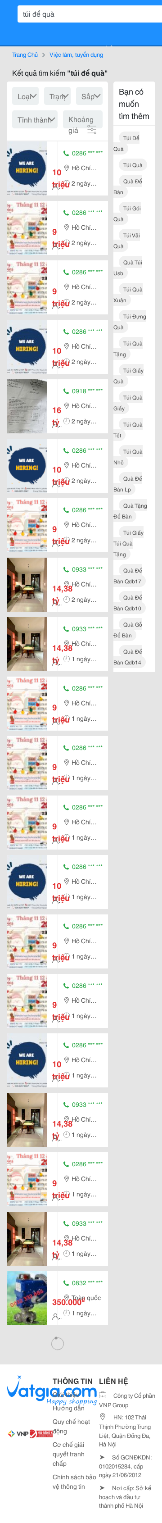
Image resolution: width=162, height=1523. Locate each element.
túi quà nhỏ (128, 456)
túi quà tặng (128, 348)
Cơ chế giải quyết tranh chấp (69, 1454)
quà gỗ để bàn (127, 629)
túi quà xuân (128, 294)
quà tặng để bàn (130, 510)
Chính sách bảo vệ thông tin (74, 1481)
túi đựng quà (129, 321)
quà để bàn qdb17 (127, 575)
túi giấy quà (128, 375)
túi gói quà (127, 213)
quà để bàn (127, 186)
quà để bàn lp (127, 483)
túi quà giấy (128, 402)
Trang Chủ (25, 54)
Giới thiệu (66, 1394)
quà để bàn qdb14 (127, 656)
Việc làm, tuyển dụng (76, 54)
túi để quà (126, 143)
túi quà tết (128, 429)
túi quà (133, 164)
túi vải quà (126, 240)
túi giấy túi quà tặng (128, 543)
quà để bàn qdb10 (127, 602)
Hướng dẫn (69, 1407)
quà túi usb (127, 267)
